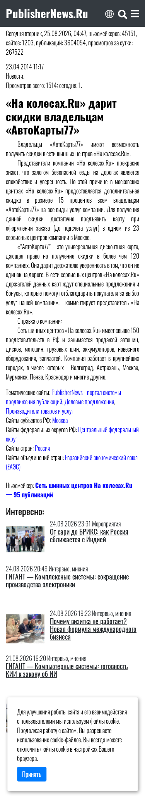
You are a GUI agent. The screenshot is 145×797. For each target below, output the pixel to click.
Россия (42, 448)
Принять (31, 774)
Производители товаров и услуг (39, 411)
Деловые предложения (89, 401)
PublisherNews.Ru (47, 13)
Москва (60, 420)
